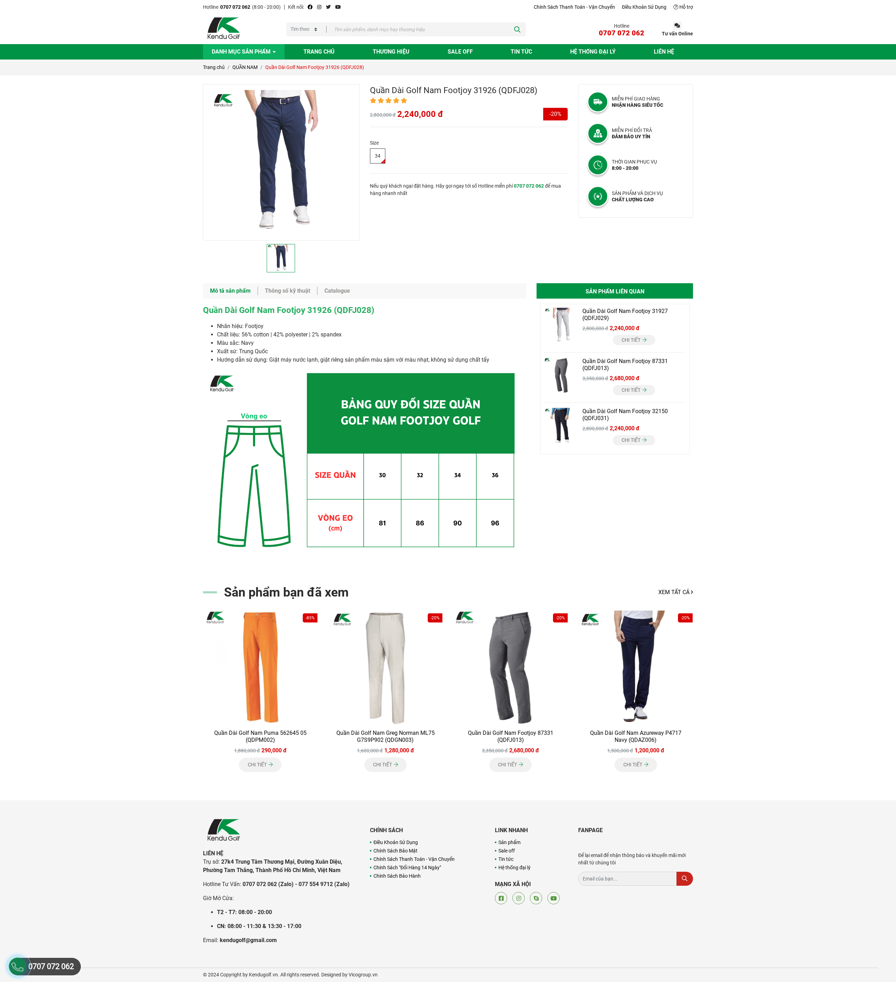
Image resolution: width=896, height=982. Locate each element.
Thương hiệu (391, 51)
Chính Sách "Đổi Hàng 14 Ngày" (407, 867)
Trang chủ (319, 51)
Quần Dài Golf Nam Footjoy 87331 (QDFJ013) (510, 736)
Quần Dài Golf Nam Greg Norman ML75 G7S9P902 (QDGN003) (385, 736)
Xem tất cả (674, 592)
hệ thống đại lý (593, 51)
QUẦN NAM (245, 67)
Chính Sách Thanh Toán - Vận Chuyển (574, 7)
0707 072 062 (235, 7)
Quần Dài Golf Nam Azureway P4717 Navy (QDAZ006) (635, 736)
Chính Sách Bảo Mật (395, 851)
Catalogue (337, 290)
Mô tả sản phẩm (230, 290)
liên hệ (664, 51)
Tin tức (521, 51)
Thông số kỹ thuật (287, 290)
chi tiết (632, 340)
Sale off (460, 51)
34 (377, 156)
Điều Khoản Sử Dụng (644, 7)
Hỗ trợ (685, 7)
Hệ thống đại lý (514, 867)
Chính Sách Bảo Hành (397, 876)
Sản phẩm (509, 842)
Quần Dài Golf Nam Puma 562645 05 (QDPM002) (260, 736)
